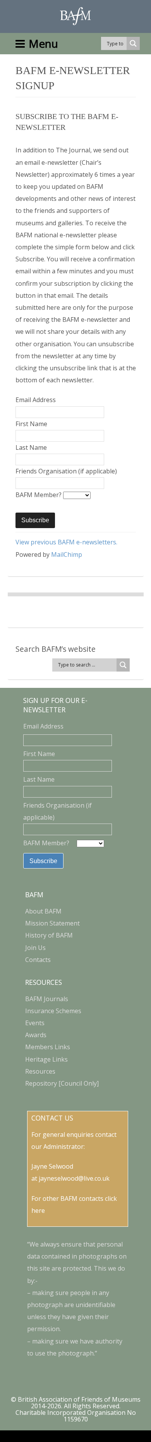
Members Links (47, 1047)
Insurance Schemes (53, 1011)
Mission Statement (52, 923)
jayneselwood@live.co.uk (74, 1178)
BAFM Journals (46, 999)
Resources (40, 1071)
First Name (31, 424)
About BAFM (43, 911)
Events (35, 1023)
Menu (43, 43)
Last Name (31, 447)
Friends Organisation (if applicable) (66, 471)
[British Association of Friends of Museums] (75, 16)
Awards (35, 1035)
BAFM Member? (39, 494)
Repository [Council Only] (62, 1083)
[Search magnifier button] (133, 43)
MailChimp (66, 554)
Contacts (38, 959)
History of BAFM (49, 935)
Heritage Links (46, 1059)
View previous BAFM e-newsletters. (66, 542)
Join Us (35, 947)
